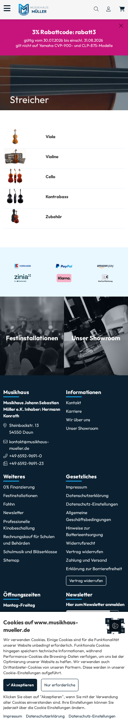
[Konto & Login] (108, 9)
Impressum (12, 716)
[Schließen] (121, 26)
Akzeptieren (22, 684)
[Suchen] (96, 9)
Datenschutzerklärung (45, 716)
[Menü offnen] (7, 8)
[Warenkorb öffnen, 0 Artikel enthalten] (122, 9)
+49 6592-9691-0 (25, 455)
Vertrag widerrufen (86, 580)
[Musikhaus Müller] (33, 9)
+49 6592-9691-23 (26, 463)
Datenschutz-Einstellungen (92, 716)
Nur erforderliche (59, 684)
